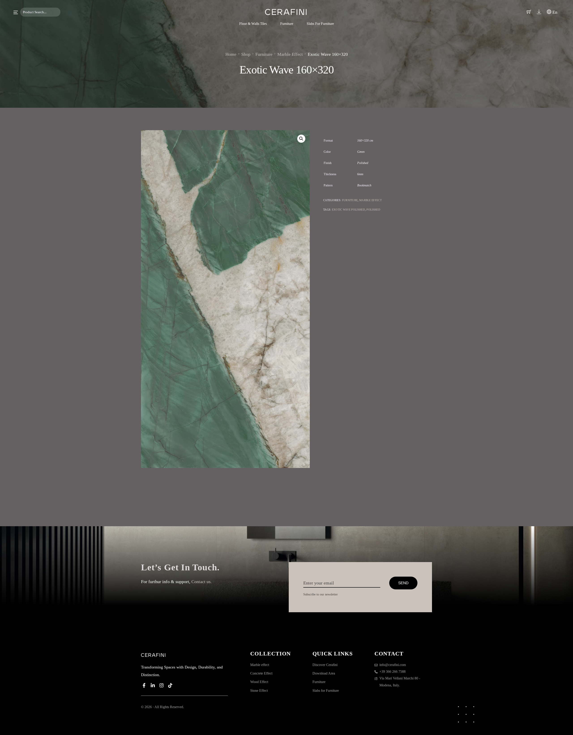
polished (373, 209)
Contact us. (201, 581)
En (554, 12)
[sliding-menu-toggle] (15, 12)
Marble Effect (370, 200)
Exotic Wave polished (348, 209)
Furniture (350, 200)
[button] (301, 139)
